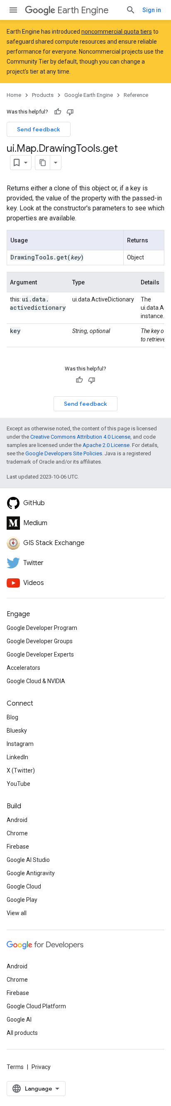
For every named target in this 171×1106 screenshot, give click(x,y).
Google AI (19, 1019)
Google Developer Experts (40, 654)
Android (17, 820)
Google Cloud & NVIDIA (36, 681)
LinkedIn (17, 757)
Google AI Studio (28, 860)
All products (22, 1032)
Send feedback (38, 129)
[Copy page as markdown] (42, 163)
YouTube (18, 783)
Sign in (151, 10)
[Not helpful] (70, 112)
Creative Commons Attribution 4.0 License (80, 437)
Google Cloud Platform (36, 1006)
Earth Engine (83, 10)
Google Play (22, 899)
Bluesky (17, 730)
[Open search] (131, 10)
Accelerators (23, 667)
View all (17, 913)
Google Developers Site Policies (63, 453)
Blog (12, 717)
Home (14, 95)
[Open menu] (13, 10)
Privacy (41, 1067)
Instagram (20, 744)
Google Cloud (24, 886)
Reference (136, 95)
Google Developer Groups (40, 641)
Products (43, 95)
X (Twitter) (21, 770)
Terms (15, 1067)
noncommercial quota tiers (116, 31)
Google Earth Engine (88, 95)
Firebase (18, 846)
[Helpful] (57, 112)
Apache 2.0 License (106, 445)
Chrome (17, 833)
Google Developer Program (42, 628)
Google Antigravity (31, 873)
